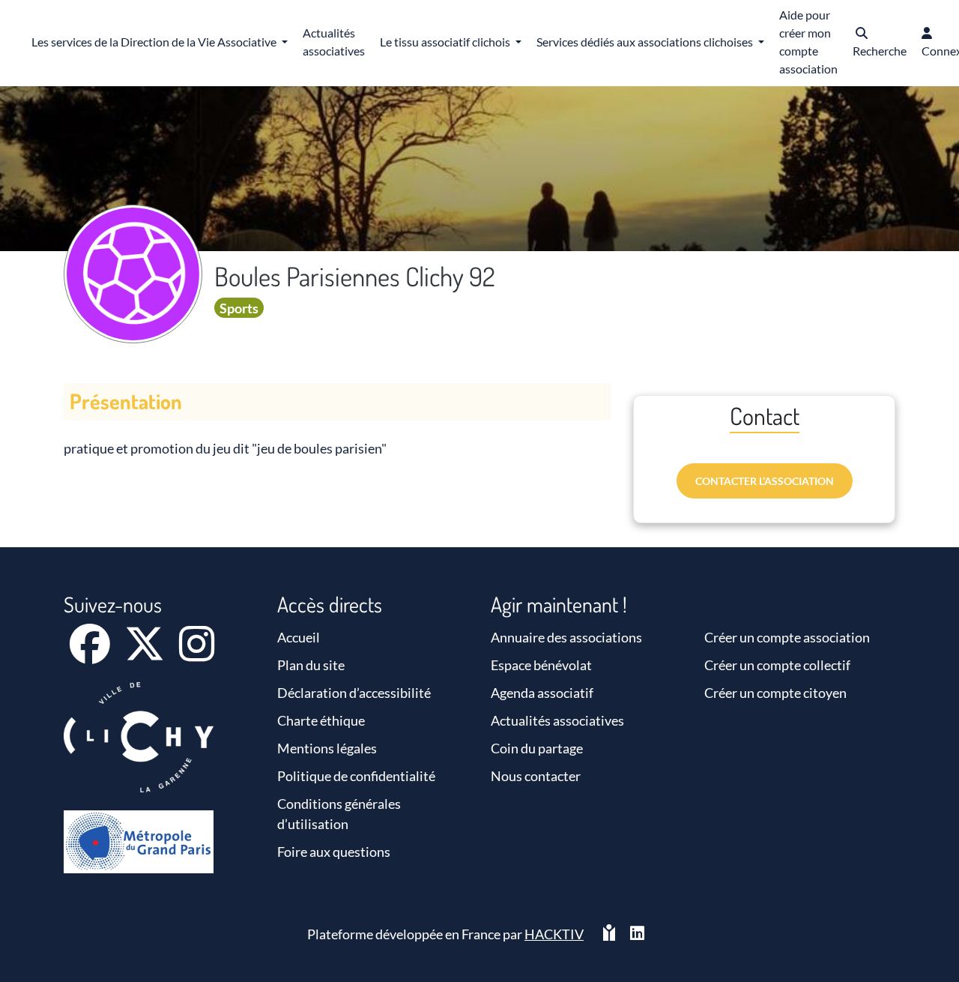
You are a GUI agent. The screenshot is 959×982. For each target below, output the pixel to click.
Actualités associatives (557, 720)
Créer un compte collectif (777, 665)
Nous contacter (536, 776)
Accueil (298, 637)
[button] (880, 43)
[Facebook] (91, 653)
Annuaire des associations (566, 637)
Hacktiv (554, 934)
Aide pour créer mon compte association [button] (808, 41)
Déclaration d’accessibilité (354, 692)
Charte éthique (321, 720)
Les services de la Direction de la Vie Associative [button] (155, 41)
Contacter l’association (764, 481)
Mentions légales (327, 748)
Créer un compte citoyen (775, 692)
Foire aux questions (333, 851)
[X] (145, 653)
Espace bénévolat (541, 665)
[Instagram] (196, 653)
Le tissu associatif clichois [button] (446, 41)
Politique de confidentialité (356, 776)
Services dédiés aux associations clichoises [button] (645, 41)
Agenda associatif (542, 692)
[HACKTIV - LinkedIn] (637, 934)
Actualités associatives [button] (334, 41)
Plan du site (311, 665)
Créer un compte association (787, 637)
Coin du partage (537, 748)
